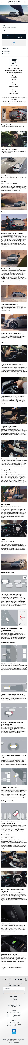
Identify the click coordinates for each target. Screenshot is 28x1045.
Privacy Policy (10, 1040)
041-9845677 (14, 999)
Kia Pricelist (6, 53)
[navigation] (2, 2)
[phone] (26, 2)
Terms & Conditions (17, 1040)
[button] (2, 14)
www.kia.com (4, 968)
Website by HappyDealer (14, 1042)
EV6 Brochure (7, 51)
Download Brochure (6, 965)
